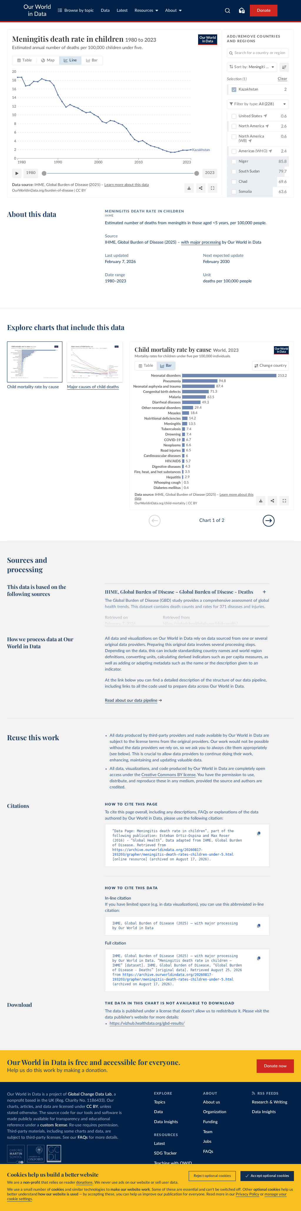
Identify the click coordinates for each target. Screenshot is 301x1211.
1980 (31, 173)
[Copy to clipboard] (252, 833)
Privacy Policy (247, 1194)
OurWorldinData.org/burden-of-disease (42, 190)
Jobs (207, 1142)
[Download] (189, 188)
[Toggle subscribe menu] (242, 10)
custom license (53, 1125)
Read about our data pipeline (131, 701)
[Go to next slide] (269, 521)
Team (208, 1132)
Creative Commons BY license (168, 775)
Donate (263, 11)
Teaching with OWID (173, 1163)
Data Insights (166, 1122)
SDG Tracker (165, 1153)
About (171, 11)
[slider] (44, 173)
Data (105, 11)
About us (211, 1102)
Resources (144, 11)
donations (84, 1183)
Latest (122, 11)
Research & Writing (269, 1102)
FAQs (83, 1137)
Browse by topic (79, 11)
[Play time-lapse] (16, 173)
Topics (159, 1102)
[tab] (24, 60)
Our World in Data (37, 10)
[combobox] (227, 10)
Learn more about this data (126, 185)
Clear (282, 79)
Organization (214, 1112)
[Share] (200, 188)
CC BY (81, 190)
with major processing (201, 242)
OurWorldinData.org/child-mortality (160, 503)
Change (273, 366)
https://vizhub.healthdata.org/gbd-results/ (147, 1023)
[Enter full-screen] (212, 188)
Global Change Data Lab (90, 1094)
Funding (210, 1122)
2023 (210, 173)
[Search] (227, 10)
